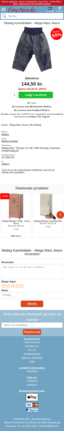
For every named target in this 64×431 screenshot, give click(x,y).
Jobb (32, 361)
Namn (4, 290)
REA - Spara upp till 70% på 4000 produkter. (32, 4)
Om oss (32, 350)
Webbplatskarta (32, 354)
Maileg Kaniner (9, 141)
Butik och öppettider (32, 358)
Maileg (5, 134)
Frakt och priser (32, 342)
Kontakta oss (32, 346)
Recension (7, 262)
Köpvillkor (32, 371)
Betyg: (8, 281)
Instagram (32, 384)
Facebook (32, 381)
